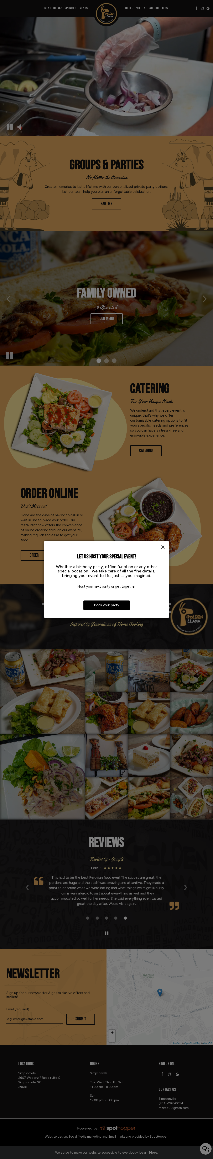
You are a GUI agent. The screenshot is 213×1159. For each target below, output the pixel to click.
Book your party (106, 605)
